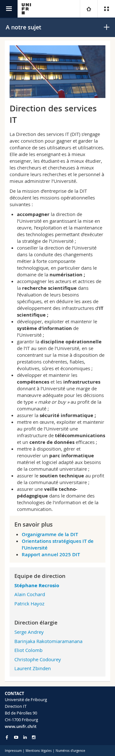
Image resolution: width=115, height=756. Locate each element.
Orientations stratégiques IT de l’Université (58, 544)
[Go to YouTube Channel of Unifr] (16, 737)
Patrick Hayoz (29, 603)
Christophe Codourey (37, 659)
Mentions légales (39, 751)
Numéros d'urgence (70, 751)
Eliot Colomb (28, 650)
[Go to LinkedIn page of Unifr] (25, 737)
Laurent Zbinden (32, 668)
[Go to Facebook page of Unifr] (7, 737)
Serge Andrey (29, 632)
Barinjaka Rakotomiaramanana (48, 641)
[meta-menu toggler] (106, 9)
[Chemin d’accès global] (88, 9)
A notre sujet (23, 27)
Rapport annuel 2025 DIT (51, 554)
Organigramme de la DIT (50, 534)
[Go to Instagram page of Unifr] (33, 737)
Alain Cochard (29, 594)
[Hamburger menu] (9, 9)
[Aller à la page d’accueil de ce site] (26, 9)
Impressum (13, 751)
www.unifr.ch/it (20, 726)
